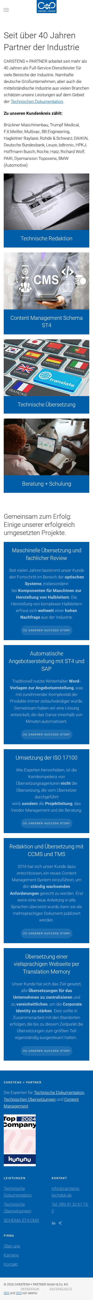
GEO (19, 1293)
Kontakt (11, 1264)
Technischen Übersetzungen (30, 1099)
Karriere (11, 1255)
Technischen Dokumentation (37, 101)
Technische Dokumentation (59, 1092)
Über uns (12, 1245)
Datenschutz (61, 1288)
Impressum (30, 1288)
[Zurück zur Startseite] (47, 10)
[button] (6, 10)
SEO (6, 1293)
